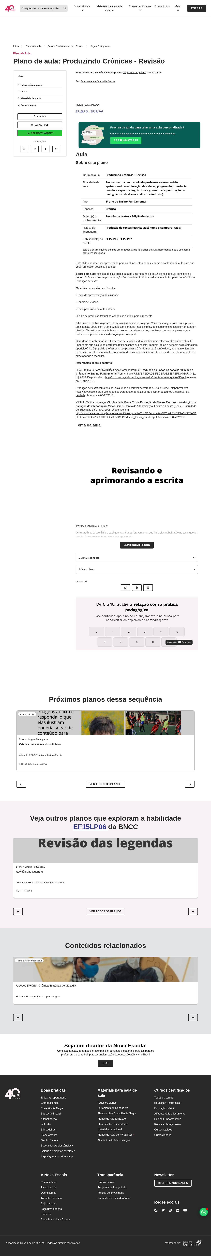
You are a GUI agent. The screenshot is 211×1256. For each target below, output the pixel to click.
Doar (105, 1063)
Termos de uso (106, 1182)
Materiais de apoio (31, 98)
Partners (46, 1214)
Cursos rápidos (163, 1129)
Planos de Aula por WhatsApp (115, 1134)
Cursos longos (162, 1135)
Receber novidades (173, 1183)
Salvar (41, 116)
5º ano (79, 46)
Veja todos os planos (134, 72)
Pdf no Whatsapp (42, 133)
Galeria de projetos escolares (58, 1151)
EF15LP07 (96, 111)
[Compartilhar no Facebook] (45, 149)
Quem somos (48, 1192)
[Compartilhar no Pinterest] (56, 149)
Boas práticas (82, 6)
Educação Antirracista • (167, 1102)
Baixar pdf (42, 125)
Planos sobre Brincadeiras (112, 1124)
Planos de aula (33, 46)
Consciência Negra (52, 1108)
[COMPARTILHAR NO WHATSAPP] (125, 587)
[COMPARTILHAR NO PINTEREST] (148, 587)
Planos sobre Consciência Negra (116, 1113)
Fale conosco (49, 1187)
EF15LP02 (41, 763)
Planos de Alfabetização (111, 1118)
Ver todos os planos (105, 784)
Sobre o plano (29, 105)
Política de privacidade (110, 1192)
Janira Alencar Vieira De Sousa (98, 81)
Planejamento (49, 1135)
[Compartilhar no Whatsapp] (35, 149)
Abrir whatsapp (126, 140)
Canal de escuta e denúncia (113, 1198)
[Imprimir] (24, 149)
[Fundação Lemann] (192, 1243)
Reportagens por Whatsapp (57, 1156)
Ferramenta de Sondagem (112, 1108)
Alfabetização (49, 1119)
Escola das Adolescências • (57, 1145)
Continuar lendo (137, 545)
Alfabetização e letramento (169, 1113)
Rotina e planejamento (167, 1124)
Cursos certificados (140, 6)
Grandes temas (50, 1102)
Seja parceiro (48, 1203)
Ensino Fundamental (58, 46)
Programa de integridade (111, 1187)
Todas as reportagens (53, 1097)
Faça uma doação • (52, 1209)
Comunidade (162, 6)
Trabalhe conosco (51, 1198)
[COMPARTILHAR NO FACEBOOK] (137, 587)
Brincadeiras (48, 1129)
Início (16, 46)
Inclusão (46, 1124)
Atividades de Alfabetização (113, 1140)
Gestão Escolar (50, 1140)
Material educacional (109, 1129)
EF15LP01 (30, 763)
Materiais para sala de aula (109, 8)
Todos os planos (107, 1102)
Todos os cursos (163, 1097)
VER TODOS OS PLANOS (105, 911)
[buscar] (65, 8)
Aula (23, 91)
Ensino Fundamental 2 (167, 1119)
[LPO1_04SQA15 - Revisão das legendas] (105, 850)
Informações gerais (31, 85)
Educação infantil (51, 1113)
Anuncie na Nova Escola (55, 1219)
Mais (177, 6)
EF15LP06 (82, 111)
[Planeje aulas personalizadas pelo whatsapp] (203, 1212)
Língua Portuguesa (100, 46)
